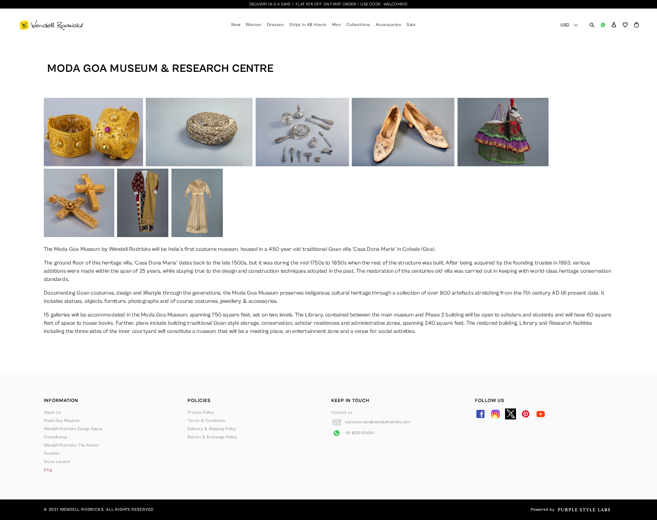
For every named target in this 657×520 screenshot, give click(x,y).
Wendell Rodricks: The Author (71, 445)
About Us (52, 412)
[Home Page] (51, 25)
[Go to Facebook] (480, 413)
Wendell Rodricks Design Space (73, 429)
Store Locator (57, 461)
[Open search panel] (592, 24)
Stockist (52, 453)
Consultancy (55, 437)
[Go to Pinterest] (525, 413)
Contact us (341, 412)
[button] (614, 24)
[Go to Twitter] (510, 413)
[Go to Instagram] (495, 413)
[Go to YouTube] (540, 413)
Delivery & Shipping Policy (212, 429)
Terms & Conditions (206, 420)
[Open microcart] (636, 24)
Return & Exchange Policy (212, 437)
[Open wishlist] (625, 24)
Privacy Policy (201, 412)
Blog (48, 470)
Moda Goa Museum (62, 420)
